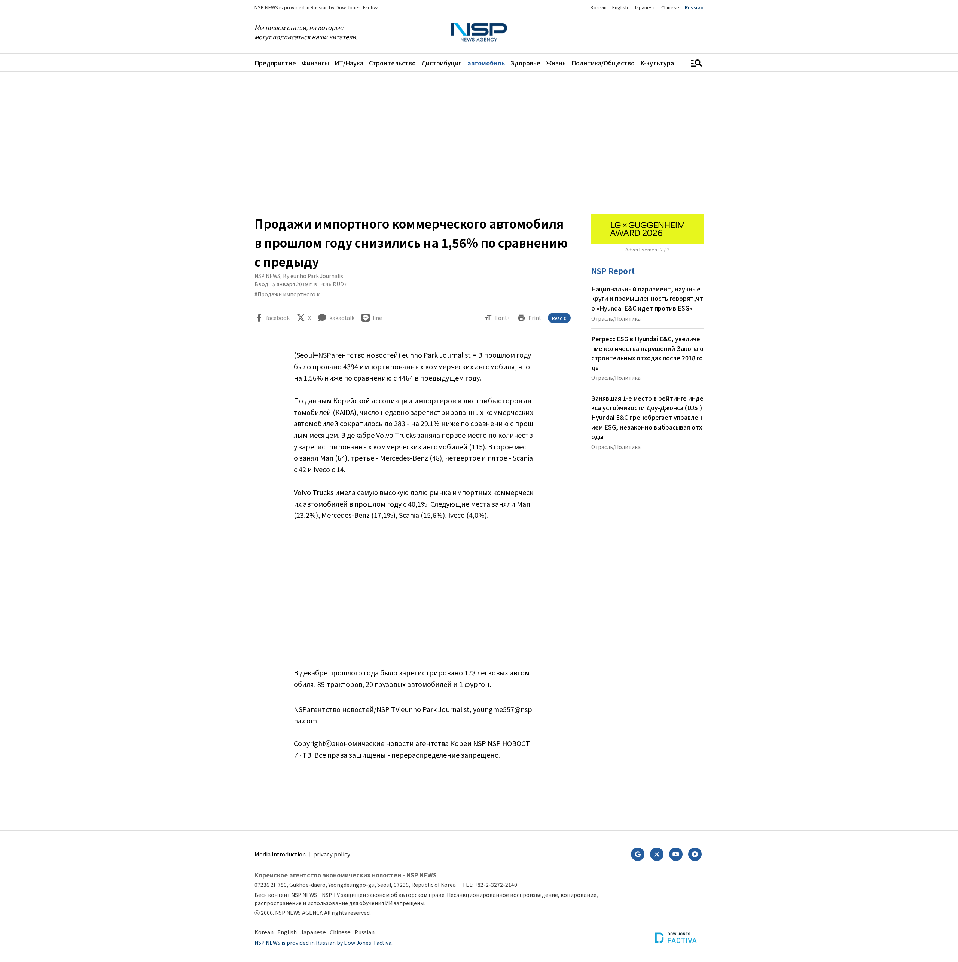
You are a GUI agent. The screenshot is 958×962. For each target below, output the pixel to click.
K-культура (657, 62)
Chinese (670, 7)
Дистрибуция (441, 62)
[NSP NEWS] (479, 32)
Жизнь (556, 62)
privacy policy (331, 854)
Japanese (645, 7)
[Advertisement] (743, 306)
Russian (694, 7)
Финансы (315, 62)
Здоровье (525, 62)
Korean (599, 7)
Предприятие (275, 62)
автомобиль (486, 62)
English (620, 7)
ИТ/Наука (349, 62)
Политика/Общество (603, 62)
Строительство (392, 62)
